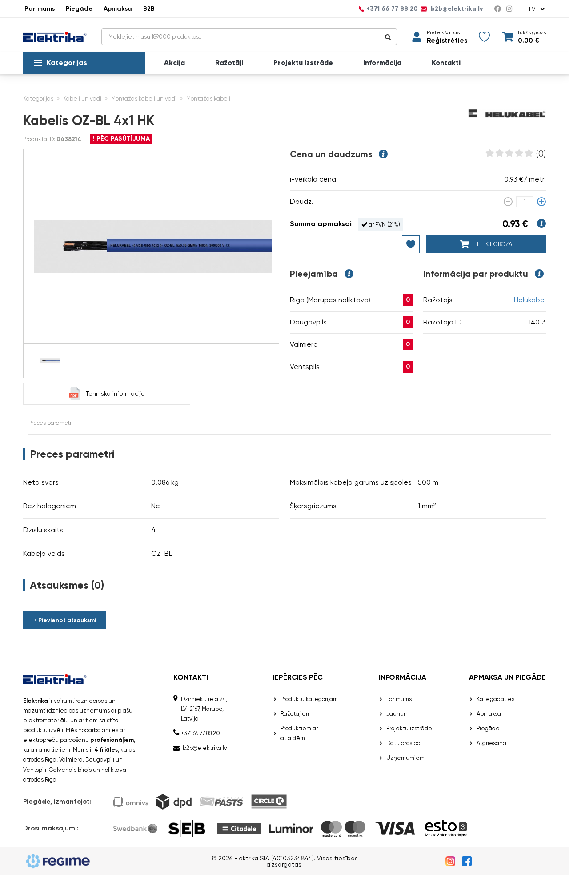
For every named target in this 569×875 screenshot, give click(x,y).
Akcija (174, 62)
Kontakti (446, 62)
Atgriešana (491, 743)
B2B (149, 8)
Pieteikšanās (443, 32)
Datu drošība (403, 743)
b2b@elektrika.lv (456, 9)
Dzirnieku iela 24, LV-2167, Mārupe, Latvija (204, 709)
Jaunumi (398, 713)
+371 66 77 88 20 (392, 9)
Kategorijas (67, 62)
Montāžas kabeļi (208, 98)
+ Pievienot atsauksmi (64, 620)
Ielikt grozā (494, 244)
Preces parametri (50, 423)
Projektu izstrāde (303, 62)
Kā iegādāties (495, 699)
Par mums (39, 8)
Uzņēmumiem (405, 757)
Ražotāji (229, 62)
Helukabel (530, 300)
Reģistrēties (447, 40)
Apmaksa (118, 8)
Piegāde (79, 8)
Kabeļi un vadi (82, 98)
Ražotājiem (295, 713)
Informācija (382, 62)
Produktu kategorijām (309, 699)
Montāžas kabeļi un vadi (143, 98)
